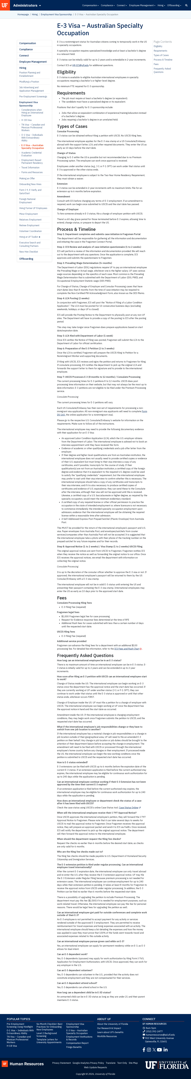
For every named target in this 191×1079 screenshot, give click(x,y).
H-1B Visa (26, 120)
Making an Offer (27, 178)
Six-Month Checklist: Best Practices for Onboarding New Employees (49, 1027)
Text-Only (122, 1062)
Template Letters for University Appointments (49, 1041)
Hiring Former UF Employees (33, 208)
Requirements (160, 50)
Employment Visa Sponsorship (56, 14)
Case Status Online (128, 807)
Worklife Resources (107, 1036)
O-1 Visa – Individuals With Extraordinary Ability (32, 137)
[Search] (186, 5)
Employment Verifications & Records (79, 1038)
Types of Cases (161, 55)
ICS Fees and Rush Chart (126, 648)
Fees (156, 64)
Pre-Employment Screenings (33, 96)
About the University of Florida (112, 1024)
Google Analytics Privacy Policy (88, 1062)
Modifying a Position (29, 81)
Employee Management (141, 5)
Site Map (133, 1062)
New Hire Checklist (28, 251)
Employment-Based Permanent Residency (32, 161)
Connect (121, 5)
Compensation (89, 5)
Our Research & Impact (109, 1028)
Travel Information (30, 167)
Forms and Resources (32, 172)
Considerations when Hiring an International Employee (32, 112)
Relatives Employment (30, 219)
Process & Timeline (163, 59)
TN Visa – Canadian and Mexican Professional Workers (33, 127)
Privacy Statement (61, 1062)
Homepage (23, 14)
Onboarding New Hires (30, 184)
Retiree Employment (29, 225)
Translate (110, 1062)
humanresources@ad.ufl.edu (160, 1034)
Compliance (107, 5)
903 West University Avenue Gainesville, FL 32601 (159, 1040)
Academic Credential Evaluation (31, 154)
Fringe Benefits (74, 1047)
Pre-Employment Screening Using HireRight (20, 1025)
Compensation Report (77, 1043)
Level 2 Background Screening (46, 1034)
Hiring (160, 5)
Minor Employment (28, 213)
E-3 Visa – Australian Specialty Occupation (32, 146)
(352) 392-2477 (154, 1031)
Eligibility (158, 46)
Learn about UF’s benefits (110, 1032)
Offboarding (173, 5)
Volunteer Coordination (30, 231)
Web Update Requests (95, 1067)
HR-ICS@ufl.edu (80, 65)
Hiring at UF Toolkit (28, 236)
